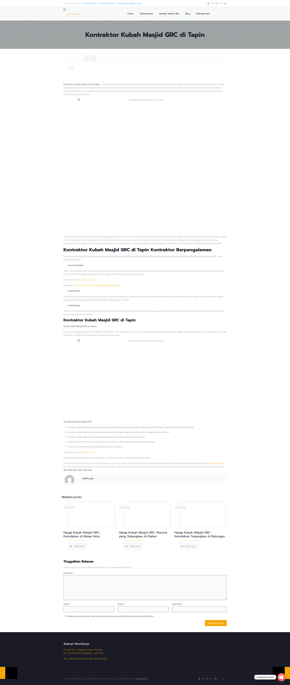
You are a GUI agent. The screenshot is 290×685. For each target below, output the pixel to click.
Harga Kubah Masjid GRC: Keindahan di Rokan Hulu (81, 534)
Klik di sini (89, 279)
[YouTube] (220, 3)
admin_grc (88, 478)
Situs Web (177, 604)
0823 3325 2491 (107, 3)
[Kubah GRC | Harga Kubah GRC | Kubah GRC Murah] (71, 14)
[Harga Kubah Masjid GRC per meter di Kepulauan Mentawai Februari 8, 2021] (8, 673)
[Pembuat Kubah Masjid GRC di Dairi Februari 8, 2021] (281, 673)
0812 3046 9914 (90, 3)
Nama (66, 604)
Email (121, 604)
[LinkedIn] (225, 3)
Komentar (68, 573)
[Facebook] (212, 3)
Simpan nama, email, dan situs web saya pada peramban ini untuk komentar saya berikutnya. (110, 616)
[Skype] (208, 3)
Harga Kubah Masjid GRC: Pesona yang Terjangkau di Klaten (143, 534)
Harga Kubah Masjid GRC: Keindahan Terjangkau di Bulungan (199, 534)
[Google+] (216, 3)
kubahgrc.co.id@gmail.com (130, 3)
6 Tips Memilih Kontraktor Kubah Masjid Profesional (97, 285)
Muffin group (142, 678)
